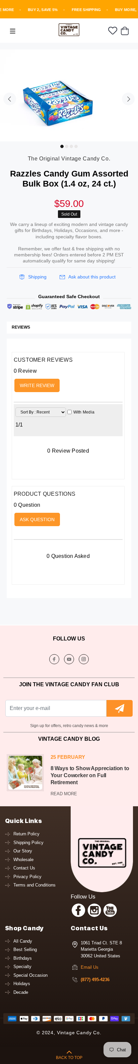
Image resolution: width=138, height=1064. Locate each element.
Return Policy (26, 833)
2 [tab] (66, 146)
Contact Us (24, 867)
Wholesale (23, 859)
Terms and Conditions (34, 885)
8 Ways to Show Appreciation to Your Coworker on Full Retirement (90, 775)
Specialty (22, 966)
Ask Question (37, 519)
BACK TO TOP (69, 1057)
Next (128, 99)
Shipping (37, 276)
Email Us (89, 967)
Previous (9, 99)
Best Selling (25, 949)
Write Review (37, 385)
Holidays (21, 983)
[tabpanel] (69, 95)
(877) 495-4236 (95, 979)
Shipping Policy (28, 842)
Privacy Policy (27, 876)
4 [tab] (76, 146)
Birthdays (22, 958)
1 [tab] (62, 146)
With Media (83, 412)
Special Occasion (30, 975)
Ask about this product (92, 276)
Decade (20, 992)
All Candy (22, 941)
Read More (64, 793)
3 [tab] (71, 146)
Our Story (22, 850)
